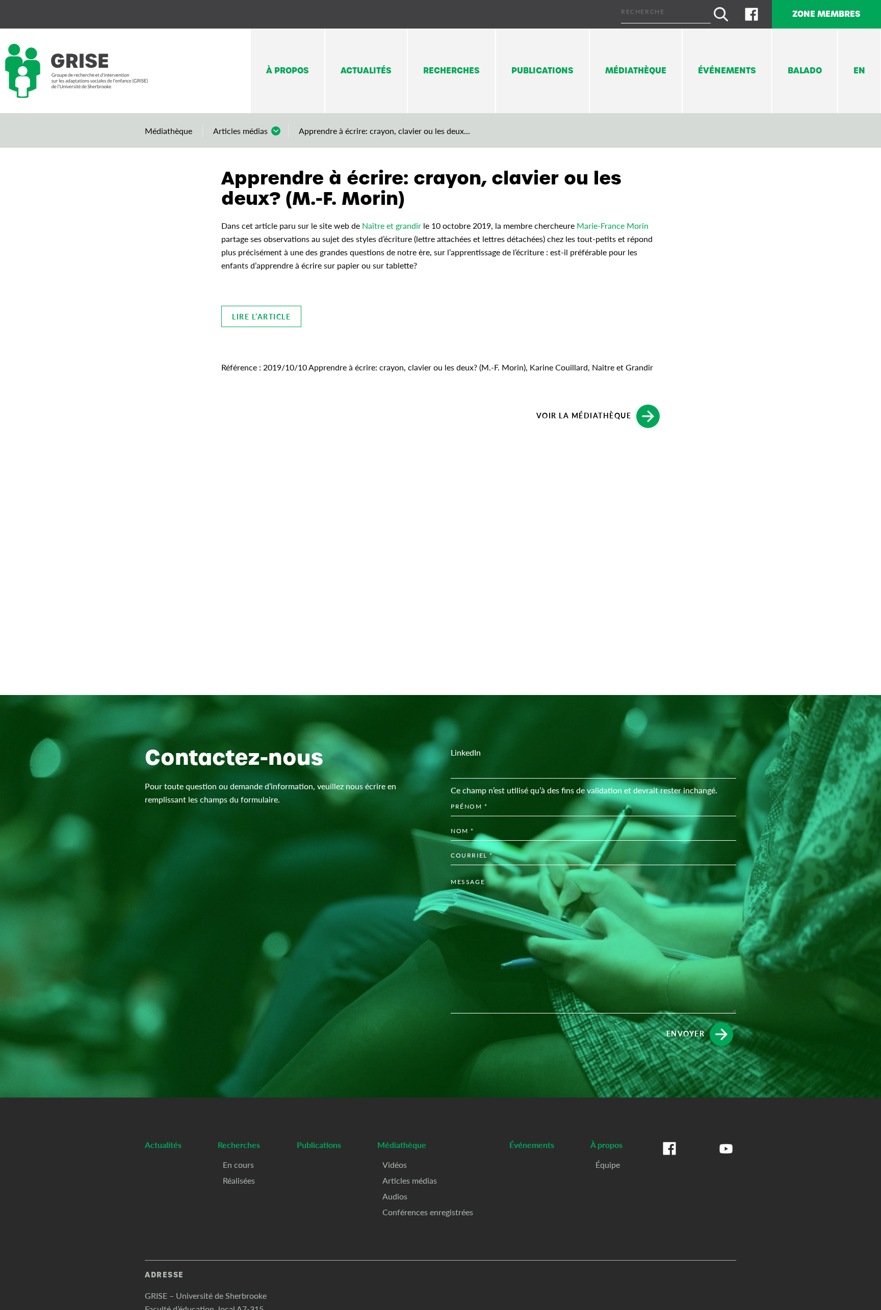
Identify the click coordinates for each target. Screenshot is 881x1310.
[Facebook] (751, 14)
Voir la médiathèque (584, 415)
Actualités (366, 70)
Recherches (451, 70)
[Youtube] (726, 1158)
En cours (238, 1164)
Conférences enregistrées (427, 1212)
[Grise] (76, 71)
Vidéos (394, 1164)
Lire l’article (261, 316)
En (859, 70)
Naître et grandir (391, 225)
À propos (287, 70)
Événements (727, 70)
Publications (542, 70)
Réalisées (239, 1180)
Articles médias (240, 131)
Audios (394, 1196)
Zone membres (826, 14)
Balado (805, 70)
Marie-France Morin (613, 225)
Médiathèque (635, 70)
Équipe (607, 1164)
